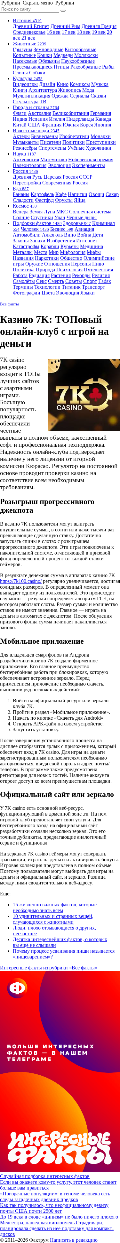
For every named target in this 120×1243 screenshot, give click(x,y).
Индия (20, 119)
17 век (69, 32)
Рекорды (81, 275)
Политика (24, 269)
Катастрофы (26, 246)
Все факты (9, 304)
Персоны (81, 263)
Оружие (34, 263)
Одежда (60, 95)
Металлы (23, 252)
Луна (49, 211)
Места (40, 252)
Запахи (37, 240)
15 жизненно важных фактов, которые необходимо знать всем (55, 907)
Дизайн (47, 84)
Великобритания (70, 113)
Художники (98, 148)
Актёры (21, 136)
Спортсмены (52, 148)
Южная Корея (78, 124)
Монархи (101, 136)
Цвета (48, 292)
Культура (28, 78)
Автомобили (27, 235)
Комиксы (80, 84)
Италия (57, 119)
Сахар (112, 194)
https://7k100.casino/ (21, 581)
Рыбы (108, 67)
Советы (73, 281)
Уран (59, 217)
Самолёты (24, 281)
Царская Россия (61, 177)
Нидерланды (80, 119)
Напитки (77, 194)
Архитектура (42, 90)
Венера (20, 211)
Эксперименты (88, 165)
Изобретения (61, 240)
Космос (25, 206)
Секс (41, 281)
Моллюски (86, 55)
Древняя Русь (27, 177)
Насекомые (25, 61)
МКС (62, 211)
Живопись (69, 90)
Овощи (96, 194)
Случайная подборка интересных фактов (45, 1176)
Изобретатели (74, 136)
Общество (71, 258)
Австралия (39, 113)
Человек (35, 229)
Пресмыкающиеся (32, 67)
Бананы (21, 194)
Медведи (63, 55)
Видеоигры (25, 84)
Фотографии (26, 292)
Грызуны (22, 49)
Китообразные (80, 49)
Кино (62, 84)
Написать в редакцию (74, 1240)
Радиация (39, 275)
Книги (20, 90)
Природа (45, 269)
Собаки (37, 72)
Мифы (94, 252)
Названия (23, 258)
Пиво (98, 263)
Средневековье (29, 32)
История (27, 20)
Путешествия (98, 269)
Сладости (23, 200)
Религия (101, 275)
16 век (53, 32)
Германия (100, 113)
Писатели (50, 142)
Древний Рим (65, 26)
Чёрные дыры (82, 217)
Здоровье (77, 223)
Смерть (56, 281)
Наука (24, 153)
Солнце (21, 217)
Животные (29, 43)
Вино (70, 235)
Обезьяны (49, 61)
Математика (53, 159)
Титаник (71, 287)
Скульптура (25, 101)
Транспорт (93, 287)
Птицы (61, 67)
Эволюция (59, 165)
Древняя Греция (99, 26)
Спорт (90, 281)
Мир (54, 252)
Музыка (99, 84)
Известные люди (36, 130)
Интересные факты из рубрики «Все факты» (48, 967)
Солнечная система (90, 211)
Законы (21, 240)
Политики (73, 142)
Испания (38, 119)
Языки (87, 292)
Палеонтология (29, 165)
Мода (88, 90)
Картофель (42, 194)
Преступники (101, 142)
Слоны (20, 72)
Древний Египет (31, 26)
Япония (102, 124)
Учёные (76, 148)
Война (84, 235)
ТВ (43, 101)
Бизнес (61, 229)
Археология (26, 159)
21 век (28, 38)
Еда (21, 188)
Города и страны (36, 107)
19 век (99, 32)
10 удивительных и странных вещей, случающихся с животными (53, 919)
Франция (51, 124)
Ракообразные (85, 67)
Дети (97, 235)
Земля (36, 211)
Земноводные (48, 49)
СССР (85, 177)
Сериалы (79, 95)
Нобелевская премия (90, 159)
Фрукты (64, 200)
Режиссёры (25, 148)
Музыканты (26, 142)
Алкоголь (52, 235)
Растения (61, 275)
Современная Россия (65, 182)
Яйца (79, 200)
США (34, 124)
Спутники (42, 217)
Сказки (98, 95)
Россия (25, 171)
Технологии (47, 287)
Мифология (72, 252)
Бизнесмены (44, 136)
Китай (20, 124)
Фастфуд (44, 200)
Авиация (84, 229)
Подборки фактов (37, 223)
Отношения (57, 263)
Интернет (86, 240)
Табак (104, 281)
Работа (20, 275)
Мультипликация (31, 95)
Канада (103, 119)
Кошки (44, 55)
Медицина (91, 246)
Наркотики (47, 258)
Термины (23, 287)
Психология (69, 269)
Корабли (50, 246)
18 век (84, 32)
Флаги (20, 113)
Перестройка (27, 182)
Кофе (61, 194)
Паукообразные (78, 61)
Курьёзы (69, 246)
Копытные (24, 55)
